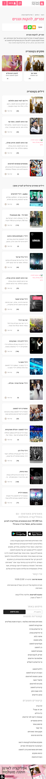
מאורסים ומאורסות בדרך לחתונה (30, 749)
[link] (38, 3)
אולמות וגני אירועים (35, 658)
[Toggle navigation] (4, 3)
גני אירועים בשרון (36, 632)
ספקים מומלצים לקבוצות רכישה (30, 742)
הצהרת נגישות (37, 757)
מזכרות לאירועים (36, 683)
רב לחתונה (38, 647)
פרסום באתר (37, 724)
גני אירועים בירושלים (34, 662)
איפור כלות (38, 636)
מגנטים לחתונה (36, 651)
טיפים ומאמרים (36, 720)
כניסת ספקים (37, 753)
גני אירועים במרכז (35, 629)
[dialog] (23, 771)
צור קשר (39, 728)
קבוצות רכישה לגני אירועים (32, 717)
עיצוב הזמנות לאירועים (34, 676)
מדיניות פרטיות (36, 735)
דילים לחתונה (37, 669)
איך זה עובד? (37, 709)
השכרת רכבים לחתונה (34, 672)
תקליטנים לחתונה (35, 643)
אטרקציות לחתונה (35, 625)
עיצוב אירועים (37, 695)
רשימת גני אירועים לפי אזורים (31, 746)
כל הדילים (38, 713)
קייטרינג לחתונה (36, 687)
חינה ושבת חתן (36, 691)
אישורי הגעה (37, 680)
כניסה (11, 3)
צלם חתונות (38, 640)
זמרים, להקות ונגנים (35, 654)
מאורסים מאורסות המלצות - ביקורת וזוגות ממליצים (23, 621)
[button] (19, 3)
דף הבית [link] (39, 706)
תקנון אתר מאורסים (35, 731)
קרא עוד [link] (9, 111)
